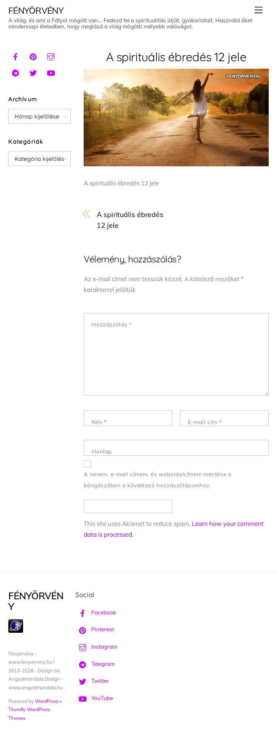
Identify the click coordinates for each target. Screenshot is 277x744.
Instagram (103, 646)
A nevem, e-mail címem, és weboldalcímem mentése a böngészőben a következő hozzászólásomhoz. (157, 480)
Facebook (103, 612)
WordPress (46, 701)
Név (99, 422)
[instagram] (51, 55)
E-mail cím (204, 422)
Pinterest (102, 629)
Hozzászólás (112, 324)
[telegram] (15, 72)
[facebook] (15, 55)
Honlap (102, 451)
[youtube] (51, 72)
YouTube (101, 698)
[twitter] (33, 72)
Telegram (102, 663)
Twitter (99, 680)
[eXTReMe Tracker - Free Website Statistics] (15, 630)
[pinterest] (33, 55)
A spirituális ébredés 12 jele (176, 56)
